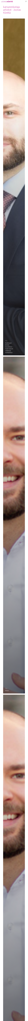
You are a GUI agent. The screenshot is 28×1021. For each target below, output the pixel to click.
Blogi (6, 340)
